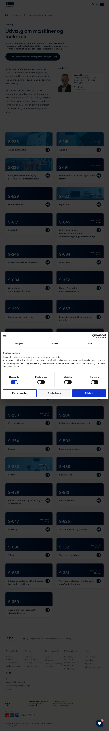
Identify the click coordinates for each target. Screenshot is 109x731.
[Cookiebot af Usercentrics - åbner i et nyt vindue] (94, 336)
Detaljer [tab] (54, 343)
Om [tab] (90, 343)
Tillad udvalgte (54, 393)
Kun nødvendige (20, 393)
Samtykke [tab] (19, 343)
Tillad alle (89, 393)
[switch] (41, 382)
